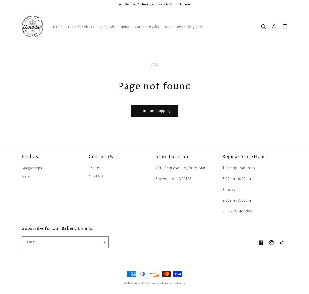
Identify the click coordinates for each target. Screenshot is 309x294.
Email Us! (96, 176)
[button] (263, 26)
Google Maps (32, 168)
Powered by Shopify (173, 283)
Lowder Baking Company (147, 283)
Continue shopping (154, 110)
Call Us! (95, 168)
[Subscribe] (103, 242)
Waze (26, 176)
